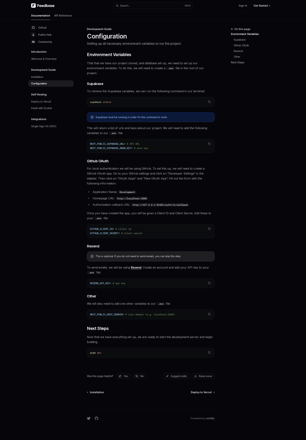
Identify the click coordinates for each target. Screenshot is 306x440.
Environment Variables (245, 33)
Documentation (40, 15)
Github (42, 27)
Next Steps (237, 62)
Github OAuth (241, 45)
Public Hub (45, 34)
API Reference (63, 15)
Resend (238, 50)
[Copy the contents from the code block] (209, 101)
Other (237, 56)
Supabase (240, 39)
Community (45, 41)
